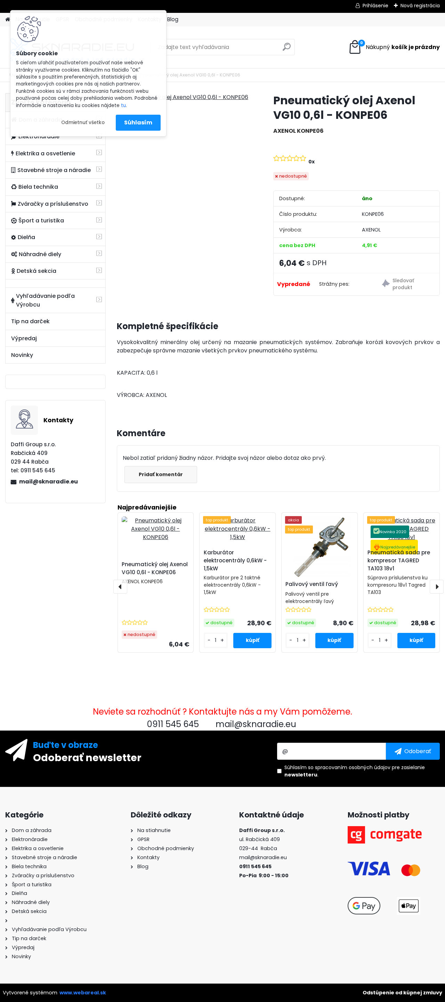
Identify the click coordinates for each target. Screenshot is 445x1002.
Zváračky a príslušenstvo (53, 204)
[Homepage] (7, 19)
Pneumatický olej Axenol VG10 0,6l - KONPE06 (155, 568)
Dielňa (26, 237)
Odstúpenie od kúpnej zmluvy (402, 992)
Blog (172, 19)
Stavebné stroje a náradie (54, 170)
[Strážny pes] (408, 284)
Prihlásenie (375, 5)
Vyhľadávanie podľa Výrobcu (45, 300)
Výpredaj (24, 338)
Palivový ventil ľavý (311, 584)
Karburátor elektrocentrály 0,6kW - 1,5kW (235, 560)
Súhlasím (138, 123)
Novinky (22, 355)
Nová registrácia (420, 5)
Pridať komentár (161, 474)
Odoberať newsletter (87, 757)
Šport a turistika (41, 221)
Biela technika (38, 187)
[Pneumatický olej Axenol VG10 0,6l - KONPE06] (183, 97)
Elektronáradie (38, 136)
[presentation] (120, 587)
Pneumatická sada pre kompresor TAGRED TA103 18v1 (398, 560)
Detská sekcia (36, 271)
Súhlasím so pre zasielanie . (354, 771)
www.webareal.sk (82, 992)
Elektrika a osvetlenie (45, 153)
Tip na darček (30, 321)
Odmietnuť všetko (83, 122)
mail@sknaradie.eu (48, 482)
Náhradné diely (40, 254)
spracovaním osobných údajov (352, 767)
